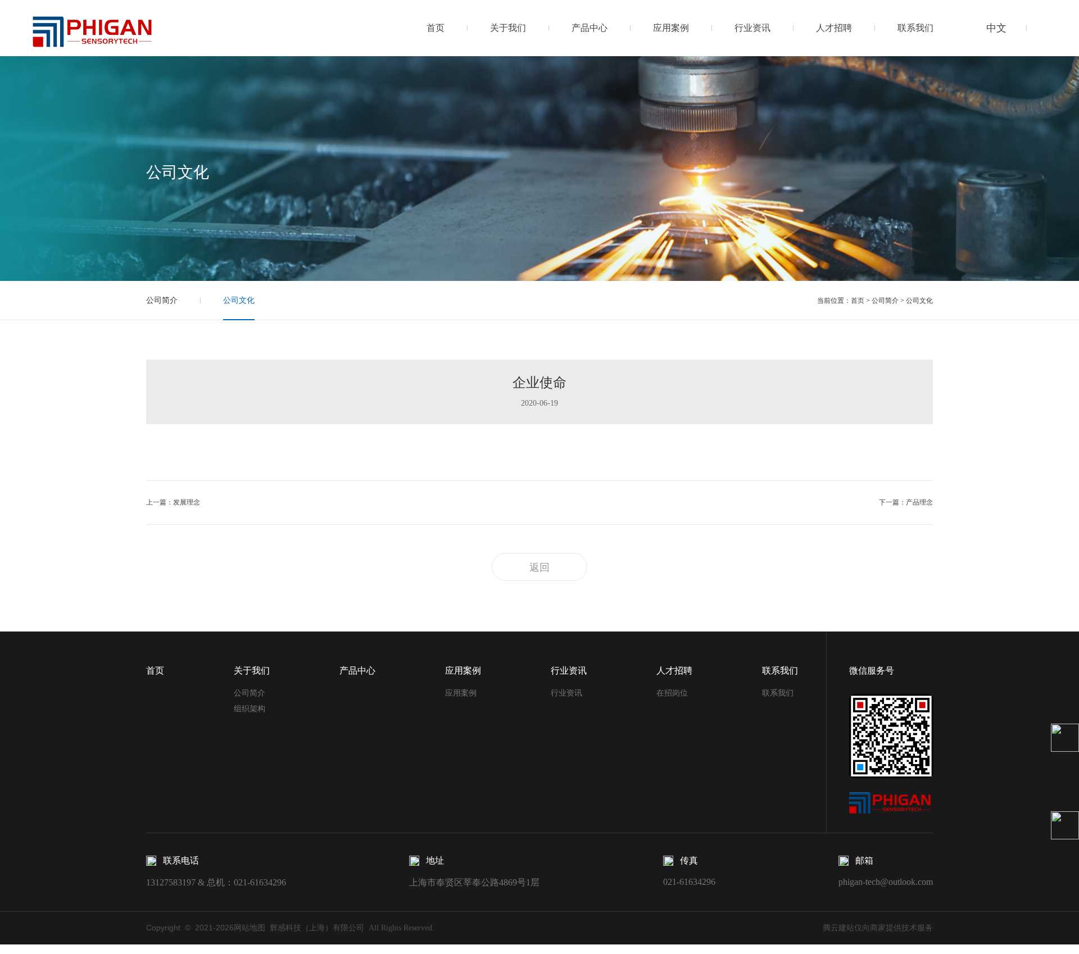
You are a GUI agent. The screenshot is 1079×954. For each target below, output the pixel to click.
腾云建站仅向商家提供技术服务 (878, 928)
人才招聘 (834, 28)
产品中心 (589, 28)
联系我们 (915, 28)
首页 (436, 28)
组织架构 (249, 709)
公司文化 (239, 300)
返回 (539, 567)
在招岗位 (672, 693)
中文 (996, 28)
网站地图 (249, 928)
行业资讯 (752, 28)
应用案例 (671, 28)
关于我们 (508, 28)
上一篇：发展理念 (173, 502)
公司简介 (162, 300)
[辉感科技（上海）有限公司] (92, 27)
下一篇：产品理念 (906, 502)
